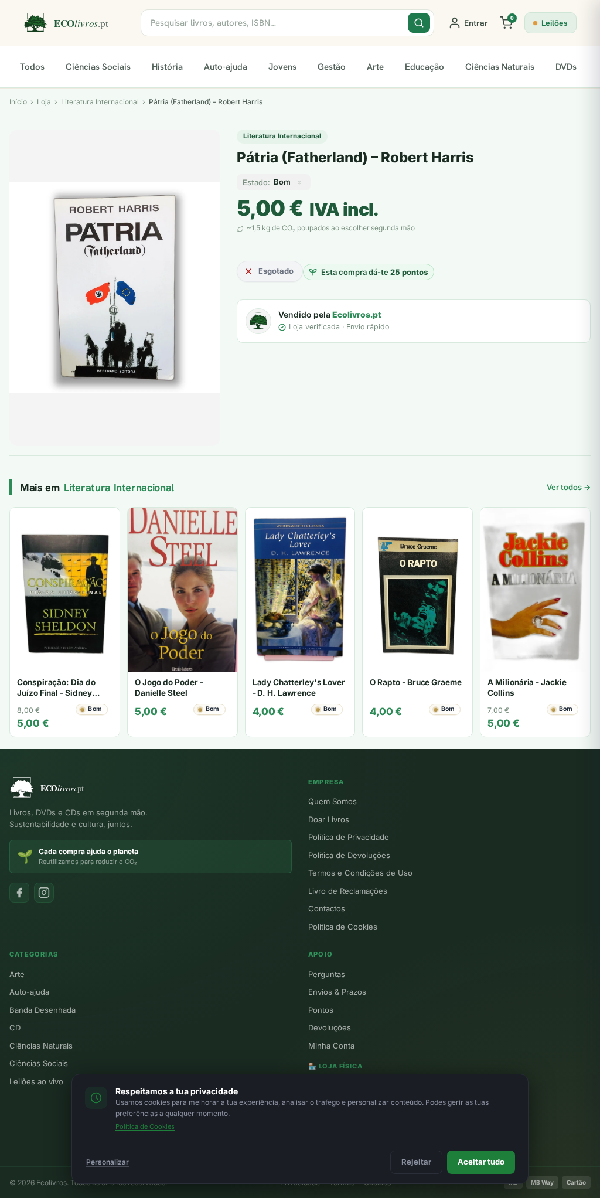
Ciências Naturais (499, 67)
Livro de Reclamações (347, 891)
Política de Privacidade (348, 837)
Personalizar (107, 1162)
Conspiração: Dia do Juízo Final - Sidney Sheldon (56, 692)
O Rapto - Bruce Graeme (416, 682)
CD (15, 1027)
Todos (32, 67)
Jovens (282, 67)
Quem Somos (332, 801)
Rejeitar (416, 1161)
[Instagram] (44, 893)
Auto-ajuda (225, 67)
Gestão (332, 67)
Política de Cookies (342, 926)
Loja (44, 101)
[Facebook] (19, 893)
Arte (375, 67)
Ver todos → (569, 487)
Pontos (320, 1010)
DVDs (566, 67)
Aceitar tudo (481, 1161)
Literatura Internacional (282, 136)
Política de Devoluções (349, 855)
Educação (424, 67)
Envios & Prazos (337, 991)
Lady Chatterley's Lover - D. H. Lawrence (299, 687)
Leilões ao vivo (36, 1081)
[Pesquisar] (419, 23)
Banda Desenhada (42, 1010)
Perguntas (326, 974)
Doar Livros (328, 819)
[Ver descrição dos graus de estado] (299, 182)
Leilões (554, 23)
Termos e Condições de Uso (360, 872)
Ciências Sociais (98, 67)
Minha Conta (331, 1045)
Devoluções (329, 1027)
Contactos (326, 908)
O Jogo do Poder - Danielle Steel (169, 687)
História (167, 67)
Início (18, 101)
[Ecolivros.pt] (75, 23)
